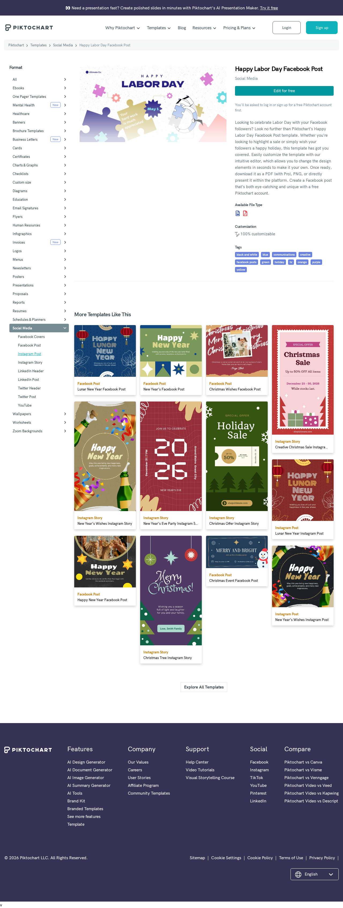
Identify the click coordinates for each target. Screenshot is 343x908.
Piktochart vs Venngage (306, 777)
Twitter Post (27, 397)
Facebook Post (29, 345)
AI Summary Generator (88, 785)
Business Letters (25, 139)
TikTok (256, 777)
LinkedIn (258, 800)
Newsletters (22, 268)
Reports (19, 302)
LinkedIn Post (28, 379)
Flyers (18, 216)
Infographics (22, 234)
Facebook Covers (31, 336)
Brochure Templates (28, 131)
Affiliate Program (143, 785)
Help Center (197, 762)
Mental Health (24, 105)
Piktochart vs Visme (303, 769)
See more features (83, 816)
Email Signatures (25, 208)
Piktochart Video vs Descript (311, 800)
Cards (17, 148)
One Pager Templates (29, 96)
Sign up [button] (322, 27)
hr (291, 262)
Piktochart (16, 45)
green (265, 262)
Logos (17, 251)
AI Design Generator (86, 762)
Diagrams (20, 191)
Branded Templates (85, 808)
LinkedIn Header (31, 371)
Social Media (63, 45)
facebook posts (246, 262)
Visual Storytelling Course (210, 777)
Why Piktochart (120, 27)
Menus (18, 259)
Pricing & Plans (237, 27)
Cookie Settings (226, 857)
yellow (241, 269)
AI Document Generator (89, 769)
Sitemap (197, 857)
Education (20, 199)
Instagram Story (30, 362)
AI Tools (74, 793)
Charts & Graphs (25, 165)
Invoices (19, 242)
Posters (18, 276)
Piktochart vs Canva (303, 762)
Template (75, 824)
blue (265, 254)
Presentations (23, 285)
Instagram (259, 769)
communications (284, 254)
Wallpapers (22, 414)
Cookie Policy (260, 857)
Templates (156, 27)
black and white (247, 254)
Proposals (20, 294)
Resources (201, 27)
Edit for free (284, 90)
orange (302, 262)
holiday (279, 262)
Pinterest (258, 793)
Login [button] (286, 27)
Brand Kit (76, 800)
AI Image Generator (85, 777)
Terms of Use (291, 857)
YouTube (25, 405)
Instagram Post (29, 354)
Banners (19, 122)
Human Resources (26, 225)
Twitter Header (29, 388)
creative (305, 254)
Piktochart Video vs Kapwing (311, 793)
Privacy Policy (322, 857)
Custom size (22, 182)
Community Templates (149, 793)
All (15, 79)
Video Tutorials (200, 769)
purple (316, 262)
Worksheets (22, 422)
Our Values (138, 762)
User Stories (139, 777)
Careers (135, 769)
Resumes (20, 311)
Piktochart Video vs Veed (308, 785)
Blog (182, 27)
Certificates (21, 156)
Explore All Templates (204, 687)
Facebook (259, 762)
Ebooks (18, 88)
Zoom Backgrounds (27, 431)
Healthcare (21, 113)
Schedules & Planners (29, 319)
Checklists (20, 174)
